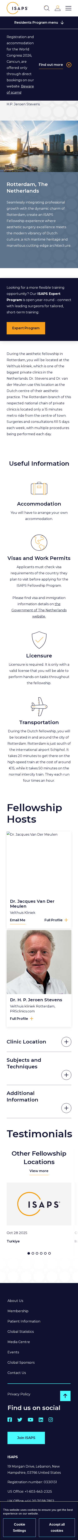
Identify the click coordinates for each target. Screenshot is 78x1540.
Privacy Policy (18, 1394)
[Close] (69, 65)
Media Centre (18, 1342)
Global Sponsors (21, 1362)
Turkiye (13, 1241)
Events (13, 1352)
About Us (15, 1301)
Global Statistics (20, 1332)
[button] (28, 1253)
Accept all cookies (57, 1527)
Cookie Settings (19, 1527)
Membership (17, 1311)
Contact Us (16, 1373)
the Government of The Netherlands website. (39, 610)
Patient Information (23, 1321)
